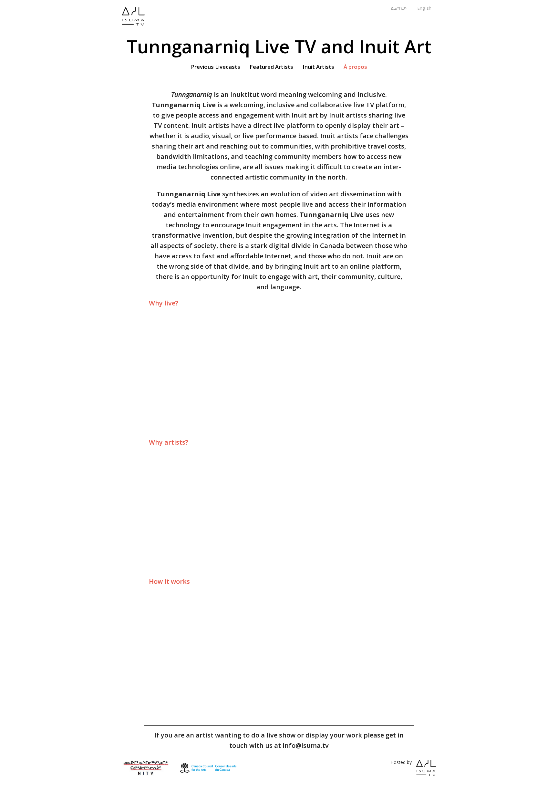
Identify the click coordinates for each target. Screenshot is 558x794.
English (424, 8)
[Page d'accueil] (133, 21)
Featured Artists (271, 66)
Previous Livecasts (215, 66)
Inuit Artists (318, 66)
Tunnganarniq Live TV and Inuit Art (279, 46)
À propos (355, 66)
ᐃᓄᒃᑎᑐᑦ (399, 8)
